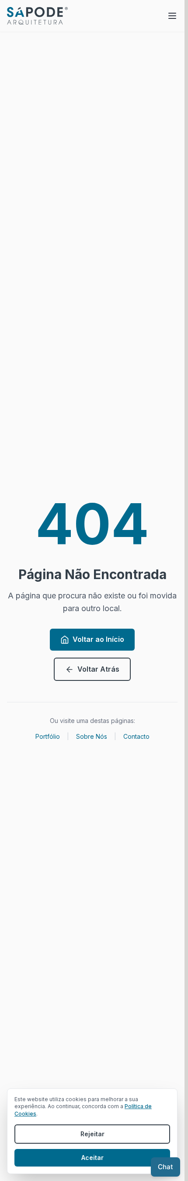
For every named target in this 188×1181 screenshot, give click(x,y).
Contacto (136, 736)
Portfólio (47, 736)
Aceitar (92, 1157)
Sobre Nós (91, 736)
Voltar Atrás (98, 669)
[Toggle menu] (172, 16)
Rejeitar (92, 1134)
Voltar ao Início (98, 639)
